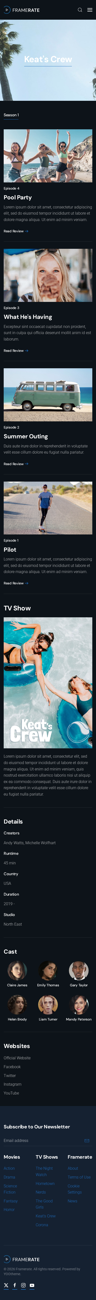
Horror (9, 1209)
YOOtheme (12, 1274)
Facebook (12, 1066)
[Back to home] (21, 10)
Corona (42, 1225)
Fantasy (11, 1201)
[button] (80, 10)
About (73, 1168)
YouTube (11, 1093)
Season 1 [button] (11, 115)
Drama (9, 1177)
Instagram (12, 1084)
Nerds (41, 1192)
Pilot (10, 549)
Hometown (45, 1183)
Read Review (14, 231)
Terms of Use (79, 1177)
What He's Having (28, 317)
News (72, 1201)
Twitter (10, 1075)
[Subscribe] (86, 1140)
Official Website (17, 1058)
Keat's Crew (46, 1216)
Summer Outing (26, 436)
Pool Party (18, 197)
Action (9, 1168)
